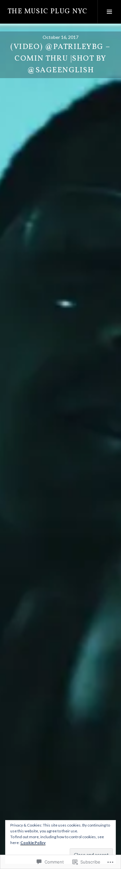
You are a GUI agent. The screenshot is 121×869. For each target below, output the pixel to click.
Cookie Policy (32, 842)
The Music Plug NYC (48, 11)
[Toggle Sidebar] (109, 11)
